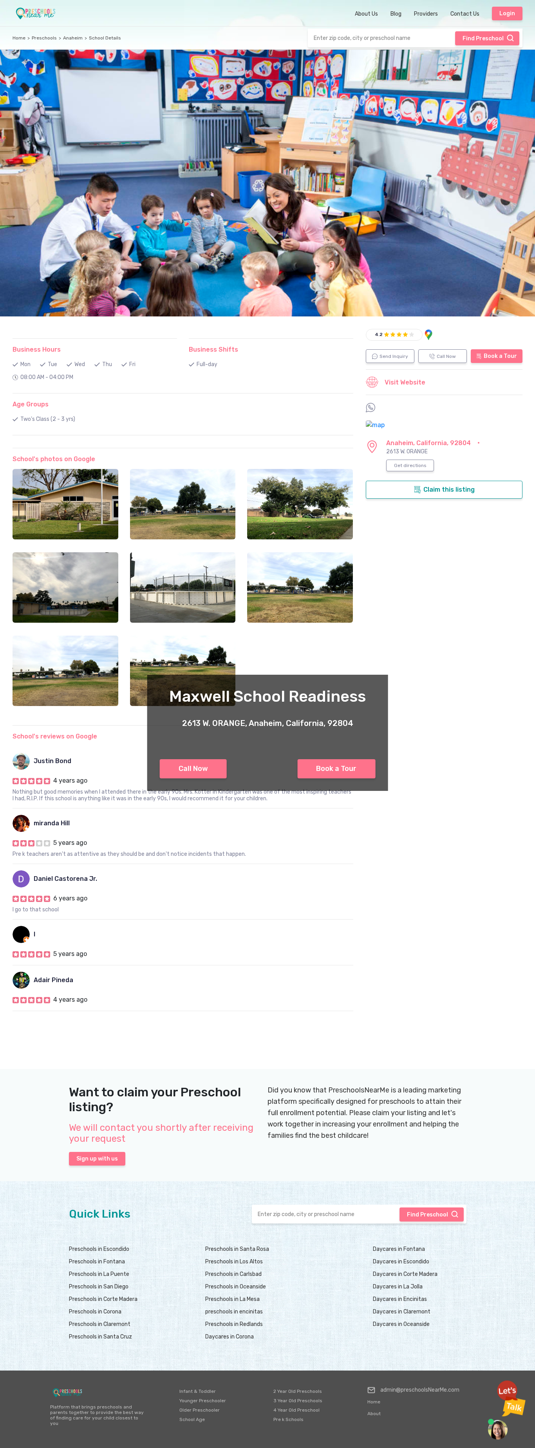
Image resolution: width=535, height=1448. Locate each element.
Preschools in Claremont (99, 1324)
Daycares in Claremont (401, 1311)
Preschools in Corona (95, 1311)
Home (19, 38)
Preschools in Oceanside (235, 1286)
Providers (426, 14)
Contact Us (464, 14)
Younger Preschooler (202, 1400)
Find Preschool (483, 38)
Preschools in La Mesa (232, 1299)
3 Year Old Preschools (297, 1400)
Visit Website (405, 382)
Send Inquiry (394, 356)
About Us (366, 14)
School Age (192, 1419)
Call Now (193, 768)
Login (507, 13)
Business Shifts (213, 349)
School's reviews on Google (55, 736)
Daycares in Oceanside (401, 1324)
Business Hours (37, 349)
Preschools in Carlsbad (233, 1274)
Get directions (410, 465)
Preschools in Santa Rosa (237, 1249)
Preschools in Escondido (99, 1249)
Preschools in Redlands (234, 1324)
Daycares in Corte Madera (405, 1274)
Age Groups (31, 404)
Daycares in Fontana (399, 1249)
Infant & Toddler (197, 1391)
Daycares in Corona (229, 1336)
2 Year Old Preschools (297, 1391)
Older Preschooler (199, 1410)
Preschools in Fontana (97, 1261)
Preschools (44, 38)
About (374, 1413)
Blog (395, 14)
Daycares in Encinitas (400, 1299)
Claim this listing (449, 489)
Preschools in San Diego (98, 1286)
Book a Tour (336, 768)
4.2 (379, 334)
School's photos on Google (54, 459)
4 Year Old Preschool (296, 1410)
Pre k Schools (288, 1419)
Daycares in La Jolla (398, 1286)
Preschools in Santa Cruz (100, 1336)
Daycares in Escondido (401, 1261)
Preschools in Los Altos (234, 1261)
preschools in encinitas (234, 1311)
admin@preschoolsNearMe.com (419, 1390)
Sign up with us (97, 1158)
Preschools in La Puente (99, 1274)
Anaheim (73, 38)
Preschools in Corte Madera (103, 1299)
